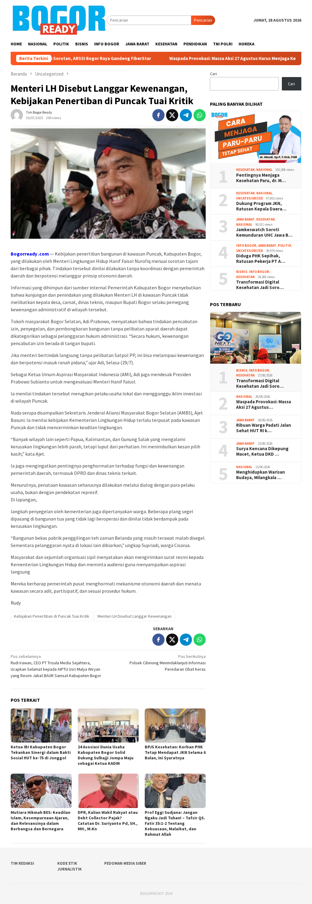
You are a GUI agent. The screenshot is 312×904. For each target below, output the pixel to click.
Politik (284, 245)
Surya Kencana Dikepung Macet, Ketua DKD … (262, 451)
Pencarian (203, 20)
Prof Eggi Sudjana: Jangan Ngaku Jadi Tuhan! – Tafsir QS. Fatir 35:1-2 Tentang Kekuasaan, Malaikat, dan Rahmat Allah (175, 823)
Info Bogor (246, 245)
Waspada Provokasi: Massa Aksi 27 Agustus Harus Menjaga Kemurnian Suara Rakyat (221, 58)
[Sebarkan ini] (158, 115)
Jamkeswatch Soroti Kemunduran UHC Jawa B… (264, 232)
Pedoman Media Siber (125, 863)
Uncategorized (249, 198)
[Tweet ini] (172, 115)
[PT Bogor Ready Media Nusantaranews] (59, 20)
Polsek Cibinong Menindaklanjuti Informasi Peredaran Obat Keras (167, 663)
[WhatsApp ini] (199, 115)
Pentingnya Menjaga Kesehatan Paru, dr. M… (261, 177)
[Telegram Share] (186, 115)
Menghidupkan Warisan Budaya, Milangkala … (260, 474)
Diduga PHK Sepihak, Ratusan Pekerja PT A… (260, 258)
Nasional (264, 170)
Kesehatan (245, 170)
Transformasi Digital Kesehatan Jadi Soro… (260, 284)
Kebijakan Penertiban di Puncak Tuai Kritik (51, 616)
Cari (213, 73)
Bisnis (241, 272)
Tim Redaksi (22, 863)
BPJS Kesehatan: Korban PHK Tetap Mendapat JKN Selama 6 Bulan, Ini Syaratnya (175, 752)
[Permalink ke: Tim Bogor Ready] (17, 114)
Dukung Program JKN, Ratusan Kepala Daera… (261, 206)
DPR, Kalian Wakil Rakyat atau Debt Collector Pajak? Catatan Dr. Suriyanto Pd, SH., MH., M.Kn (108, 821)
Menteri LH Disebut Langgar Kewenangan (135, 616)
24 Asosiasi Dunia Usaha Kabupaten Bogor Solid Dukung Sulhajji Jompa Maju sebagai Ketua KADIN (105, 755)
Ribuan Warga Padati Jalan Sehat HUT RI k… (263, 427)
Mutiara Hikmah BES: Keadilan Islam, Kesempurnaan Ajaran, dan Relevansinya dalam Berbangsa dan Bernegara (40, 821)
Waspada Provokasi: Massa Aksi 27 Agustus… (263, 404)
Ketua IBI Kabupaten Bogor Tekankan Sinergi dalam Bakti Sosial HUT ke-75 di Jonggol (41, 752)
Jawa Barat (245, 219)
